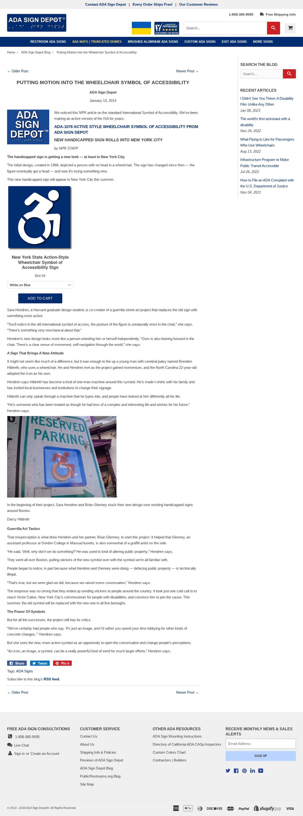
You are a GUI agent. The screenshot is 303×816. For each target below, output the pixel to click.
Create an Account (45, 754)
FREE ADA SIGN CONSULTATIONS (38, 729)
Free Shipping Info (280, 14)
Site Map (87, 784)
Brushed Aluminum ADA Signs (153, 41)
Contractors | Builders (169, 760)
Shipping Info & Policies (98, 752)
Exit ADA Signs (234, 41)
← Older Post (17, 71)
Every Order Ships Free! (153, 4)
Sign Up (260, 756)
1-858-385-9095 (241, 14)
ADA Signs (24, 671)
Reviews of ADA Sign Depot (101, 760)
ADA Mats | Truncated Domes (97, 41)
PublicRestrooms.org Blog (100, 776)
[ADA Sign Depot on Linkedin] (252, 771)
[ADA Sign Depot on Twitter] (228, 771)
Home (11, 52)
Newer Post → (187, 71)
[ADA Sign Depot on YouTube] (260, 771)
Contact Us (89, 736)
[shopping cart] (290, 28)
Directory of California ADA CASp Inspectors (187, 744)
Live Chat (20, 745)
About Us (87, 744)
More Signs (263, 41)
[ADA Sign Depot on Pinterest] (244, 771)
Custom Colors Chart (169, 752)
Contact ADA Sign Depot (105, 4)
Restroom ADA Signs (48, 41)
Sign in (19, 754)
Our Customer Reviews (198, 4)
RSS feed (51, 679)
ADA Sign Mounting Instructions (177, 736)
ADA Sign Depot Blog (35, 52)
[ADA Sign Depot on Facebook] (236, 771)
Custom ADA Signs (200, 41)
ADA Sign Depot (36, 808)
